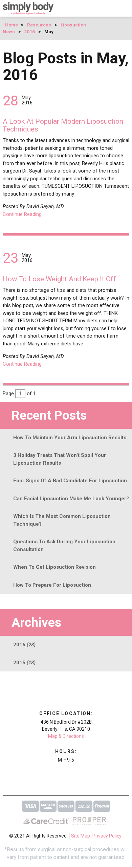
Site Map (80, 836)
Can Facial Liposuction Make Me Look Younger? (71, 499)
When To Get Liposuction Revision (54, 567)
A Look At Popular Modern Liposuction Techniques (63, 125)
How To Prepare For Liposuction (52, 585)
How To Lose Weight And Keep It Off (59, 279)
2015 (24, 663)
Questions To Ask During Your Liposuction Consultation (64, 545)
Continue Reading (22, 214)
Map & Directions (66, 736)
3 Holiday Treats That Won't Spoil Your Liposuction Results (59, 459)
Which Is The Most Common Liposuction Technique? (62, 520)
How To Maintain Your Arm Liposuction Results (69, 438)
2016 (29, 31)
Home (11, 24)
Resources (39, 24)
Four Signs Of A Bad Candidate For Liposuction (70, 481)
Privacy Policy (107, 836)
